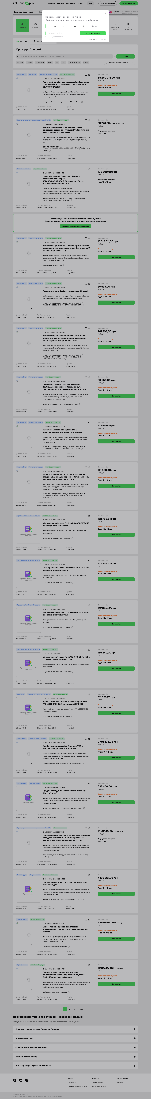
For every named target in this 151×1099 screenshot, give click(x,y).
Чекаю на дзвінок (93, 33)
